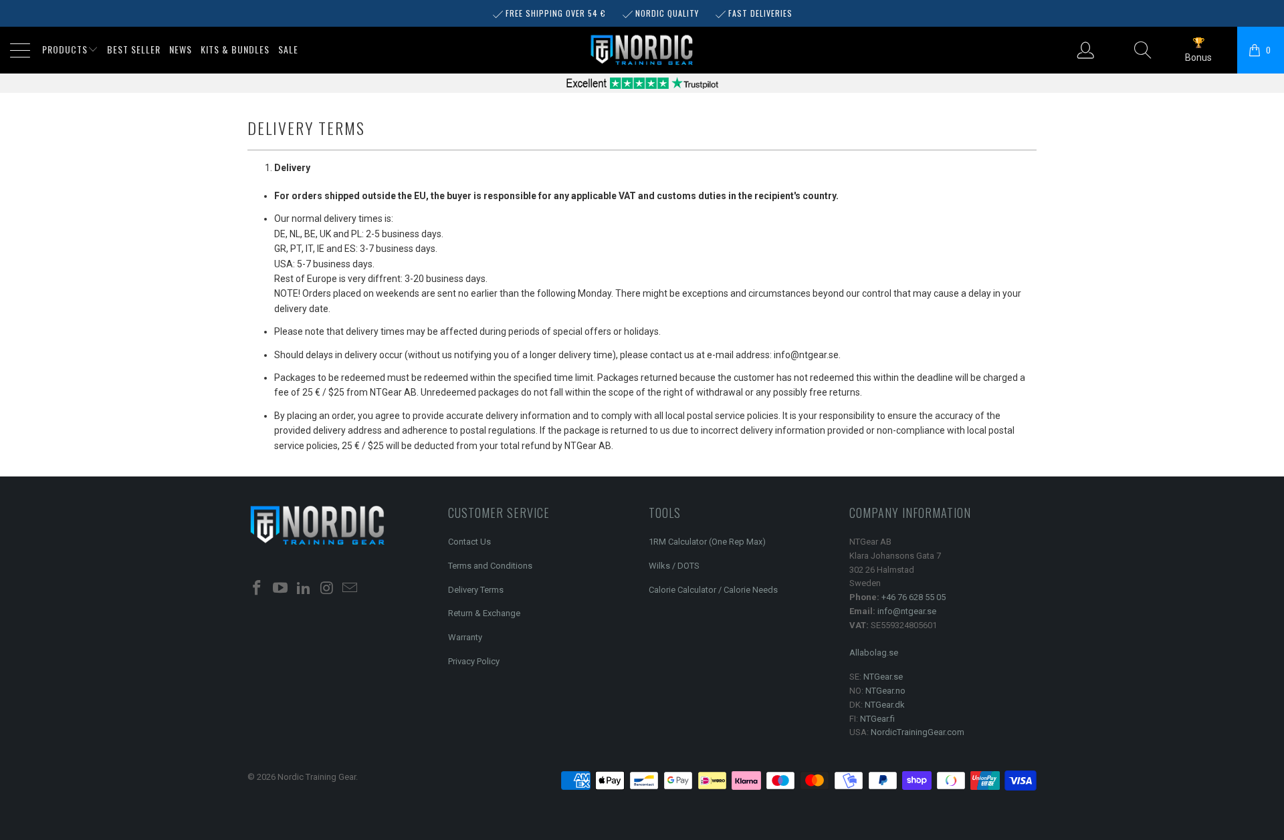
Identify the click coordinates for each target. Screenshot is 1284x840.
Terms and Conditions (490, 566)
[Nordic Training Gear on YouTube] (281, 588)
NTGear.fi (877, 719)
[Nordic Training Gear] (642, 50)
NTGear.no (885, 691)
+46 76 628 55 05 (913, 597)
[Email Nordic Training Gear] (350, 588)
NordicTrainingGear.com (917, 732)
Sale (288, 49)
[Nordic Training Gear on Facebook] (257, 588)
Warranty (465, 637)
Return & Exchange (484, 613)
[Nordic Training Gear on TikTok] (304, 588)
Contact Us (469, 542)
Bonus (1198, 57)
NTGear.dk (885, 705)
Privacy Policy (474, 661)
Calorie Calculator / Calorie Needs (713, 590)
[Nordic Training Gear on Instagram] (327, 588)
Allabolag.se (873, 653)
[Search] (1143, 50)
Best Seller (133, 49)
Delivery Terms (476, 590)
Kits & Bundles (235, 49)
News (180, 49)
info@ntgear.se (906, 611)
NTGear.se (883, 677)
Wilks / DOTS (674, 566)
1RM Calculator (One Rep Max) (707, 542)
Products (65, 49)
